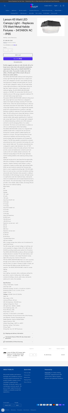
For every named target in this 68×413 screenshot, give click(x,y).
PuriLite (8, 409)
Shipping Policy (27, 379)
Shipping (5, 42)
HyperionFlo (48, 372)
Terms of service (26, 409)
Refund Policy (27, 377)
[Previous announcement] (3, 1)
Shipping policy (33, 409)
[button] (4, 5)
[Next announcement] (64, 1)
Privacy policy (27, 375)
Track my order (27, 372)
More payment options (18, 62)
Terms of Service (27, 382)
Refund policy (13, 409)
